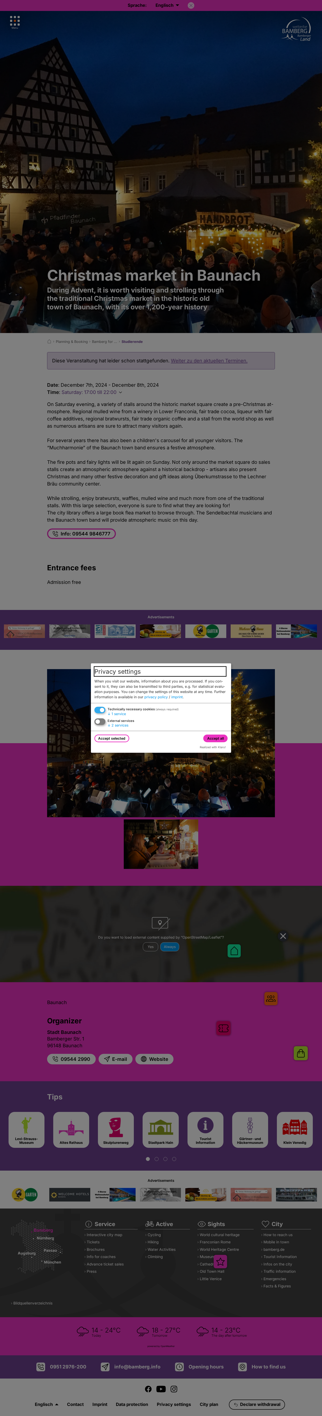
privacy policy (156, 697)
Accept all (215, 738)
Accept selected (111, 738)
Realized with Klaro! (213, 747)
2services (118, 725)
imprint (177, 697)
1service (117, 713)
